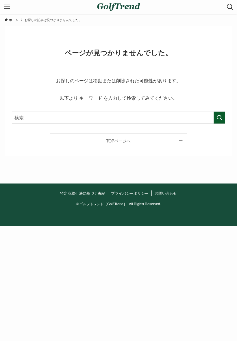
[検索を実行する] (219, 118)
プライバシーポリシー (130, 193)
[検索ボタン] (230, 7)
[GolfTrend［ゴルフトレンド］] (118, 7)
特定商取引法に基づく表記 (82, 193)
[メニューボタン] (7, 7)
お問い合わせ (166, 193)
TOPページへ (118, 141)
